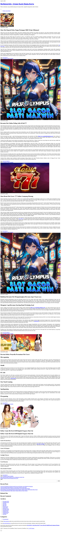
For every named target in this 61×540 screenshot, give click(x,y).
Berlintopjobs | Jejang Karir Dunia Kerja (17, 4)
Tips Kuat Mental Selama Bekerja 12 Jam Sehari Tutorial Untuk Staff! (13, 487)
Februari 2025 (5, 506)
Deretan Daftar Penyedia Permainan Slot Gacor (9, 478)
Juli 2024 (4, 514)
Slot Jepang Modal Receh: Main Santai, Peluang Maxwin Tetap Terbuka (13, 490)
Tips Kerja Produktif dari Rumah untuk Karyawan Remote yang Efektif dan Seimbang (16, 486)
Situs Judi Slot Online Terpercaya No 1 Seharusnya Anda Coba (12, 477)
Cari (1, 479)
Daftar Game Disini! (6, 10)
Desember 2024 (6, 508)
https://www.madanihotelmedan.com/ (45, 136)
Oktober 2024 (5, 510)
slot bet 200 (36, 321)
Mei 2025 (4, 505)
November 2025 (6, 501)
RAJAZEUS (5, 57)
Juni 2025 (5, 504)
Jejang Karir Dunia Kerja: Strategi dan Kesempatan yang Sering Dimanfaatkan (15, 488)
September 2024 (6, 512)
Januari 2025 (5, 507)
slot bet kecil (13, 378)
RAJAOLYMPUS (6, 161)
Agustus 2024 (5, 513)
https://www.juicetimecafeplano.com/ (37, 307)
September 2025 (6, 502)
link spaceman (6, 521)
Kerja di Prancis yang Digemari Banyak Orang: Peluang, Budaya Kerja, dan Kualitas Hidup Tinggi (19, 489)
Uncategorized (5, 519)
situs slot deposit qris (7, 523)
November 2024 (6, 509)
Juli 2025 (4, 503)
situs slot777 (21, 218)
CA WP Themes (31, 528)
